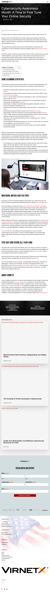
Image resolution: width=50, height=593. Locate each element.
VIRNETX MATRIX (5, 542)
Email (4, 489)
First (2, 478)
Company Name (7, 482)
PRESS (2, 553)
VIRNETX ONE (4, 532)
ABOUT (2, 552)
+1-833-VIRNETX (4, 521)
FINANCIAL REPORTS (5, 555)
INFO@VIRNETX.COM (5, 524)
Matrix (45, 202)
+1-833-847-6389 (4, 523)
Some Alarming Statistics (9, 69)
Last (26, 478)
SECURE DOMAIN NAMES (6, 534)
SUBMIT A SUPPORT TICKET (6, 526)
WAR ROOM (4, 544)
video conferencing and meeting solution (33, 206)
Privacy (2, 582)
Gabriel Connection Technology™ (12, 285)
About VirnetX (6, 75)
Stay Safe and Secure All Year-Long (11, 73)
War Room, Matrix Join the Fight (10, 71)
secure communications (20, 282)
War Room (39, 202)
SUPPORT (3, 560)
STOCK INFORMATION (5, 558)
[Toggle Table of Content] (18, 68)
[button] (48, 1)
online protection (38, 251)
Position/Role (30, 482)
